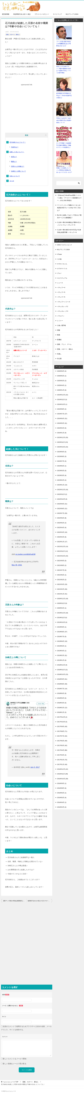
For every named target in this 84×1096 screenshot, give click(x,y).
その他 (59, 259)
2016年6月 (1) (61, 793)
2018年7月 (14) (62, 688)
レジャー (60, 320)
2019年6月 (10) (62, 641)
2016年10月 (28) (62, 778)
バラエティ (60, 316)
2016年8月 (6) (61, 788)
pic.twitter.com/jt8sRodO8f (25, 554)
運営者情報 (5, 14)
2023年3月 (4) (61, 475)
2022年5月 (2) (61, 523)
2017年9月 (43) (62, 726)
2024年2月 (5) (61, 428)
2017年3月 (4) (61, 755)
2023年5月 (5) (61, 470)
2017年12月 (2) (62, 717)
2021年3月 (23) (62, 584)
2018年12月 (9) (62, 665)
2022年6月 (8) (61, 518)
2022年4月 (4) (61, 527)
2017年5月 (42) (62, 745)
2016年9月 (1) (61, 783)
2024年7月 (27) (62, 414)
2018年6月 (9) (61, 693)
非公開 (59, 358)
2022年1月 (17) (62, 541)
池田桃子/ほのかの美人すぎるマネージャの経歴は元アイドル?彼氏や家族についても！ (40, 901)
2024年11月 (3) (62, 399)
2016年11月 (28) (62, 774)
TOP (10, 1082)
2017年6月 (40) (62, 741)
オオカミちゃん (62, 264)
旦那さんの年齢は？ (17, 166)
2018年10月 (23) (62, 674)
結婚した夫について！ (17, 152)
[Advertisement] (26, 104)
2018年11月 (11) (62, 669)
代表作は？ (14, 147)
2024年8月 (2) (61, 409)
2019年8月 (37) (62, 632)
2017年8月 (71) (62, 731)
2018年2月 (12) (62, 707)
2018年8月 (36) (62, 684)
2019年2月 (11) (62, 655)
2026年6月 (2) (61, 371)
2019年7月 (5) (61, 636)
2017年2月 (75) (62, 760)
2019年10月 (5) (62, 622)
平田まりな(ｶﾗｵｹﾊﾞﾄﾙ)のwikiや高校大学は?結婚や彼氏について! (63, 120)
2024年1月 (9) (61, 433)
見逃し (59, 354)
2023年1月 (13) (62, 485)
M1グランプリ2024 (72, 14)
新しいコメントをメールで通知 (14, 1059)
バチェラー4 (61, 287)
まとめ (12, 181)
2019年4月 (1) (61, 650)
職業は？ (14, 161)
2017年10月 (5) (62, 722)
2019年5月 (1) (61, 646)
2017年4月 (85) (62, 750)
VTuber (59, 254)
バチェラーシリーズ (63, 302)
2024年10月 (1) (62, 404)
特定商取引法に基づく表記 (22, 14)
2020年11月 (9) (62, 603)
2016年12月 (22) (62, 769)
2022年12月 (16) (62, 489)
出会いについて (15, 176)
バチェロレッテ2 (62, 306)
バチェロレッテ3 (62, 311)
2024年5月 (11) (62, 423)
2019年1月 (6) (61, 660)
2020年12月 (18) (62, 598)
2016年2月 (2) (61, 807)
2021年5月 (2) (61, 579)
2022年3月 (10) (62, 532)
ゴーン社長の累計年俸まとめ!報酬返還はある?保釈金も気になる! (63, 44)
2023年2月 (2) (61, 480)
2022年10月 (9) (62, 499)
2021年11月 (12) (62, 551)
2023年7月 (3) (61, 461)
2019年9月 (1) (61, 627)
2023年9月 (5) (61, 452)
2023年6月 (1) (61, 466)
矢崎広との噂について (18, 171)
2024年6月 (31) (62, 418)
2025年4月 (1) (61, 385)
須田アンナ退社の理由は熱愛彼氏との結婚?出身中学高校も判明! (15, 901)
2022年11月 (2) (62, 494)
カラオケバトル (62, 268)
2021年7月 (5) (61, 570)
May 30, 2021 (17, 565)
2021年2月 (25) (62, 589)
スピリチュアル (62, 278)
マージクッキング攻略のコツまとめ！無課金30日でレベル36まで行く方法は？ (69, 207)
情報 (58, 330)
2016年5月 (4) (61, 797)
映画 (58, 335)
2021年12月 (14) (62, 546)
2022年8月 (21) (62, 508)
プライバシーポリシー (42, 14)
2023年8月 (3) (61, 456)
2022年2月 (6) (61, 537)
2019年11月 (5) (62, 617)
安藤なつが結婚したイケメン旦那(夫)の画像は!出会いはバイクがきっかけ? (64, 170)
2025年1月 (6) (61, 390)
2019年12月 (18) (62, 613)
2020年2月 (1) (61, 608)
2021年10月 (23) (62, 556)
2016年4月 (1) (61, 802)
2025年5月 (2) (61, 380)
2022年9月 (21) (62, 504)
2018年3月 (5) (61, 703)
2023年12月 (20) (62, 437)
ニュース (60, 283)
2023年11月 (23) (62, 442)
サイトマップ (57, 14)
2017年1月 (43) (62, 764)
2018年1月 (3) (61, 712)
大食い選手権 (61, 325)
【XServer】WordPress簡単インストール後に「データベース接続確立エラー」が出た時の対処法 (69, 197)
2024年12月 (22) (62, 395)
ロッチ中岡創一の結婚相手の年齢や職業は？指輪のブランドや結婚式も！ (63, 145)
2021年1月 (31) (62, 594)
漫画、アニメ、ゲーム (64, 344)
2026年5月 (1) (61, 376)
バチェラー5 (61, 292)
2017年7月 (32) (62, 736)
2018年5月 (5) (61, 698)
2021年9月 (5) (61, 560)
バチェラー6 (61, 297)
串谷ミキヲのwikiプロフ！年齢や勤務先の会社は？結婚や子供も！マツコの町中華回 (63, 70)
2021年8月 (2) (61, 565)
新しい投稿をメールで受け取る (14, 1064)
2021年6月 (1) (61, 575)
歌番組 (59, 339)
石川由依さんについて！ (18, 142)
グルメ (59, 273)
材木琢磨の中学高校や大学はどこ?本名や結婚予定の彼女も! (64, 95)
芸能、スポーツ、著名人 (13, 34)
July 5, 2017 (35, 767)
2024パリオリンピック (64, 245)
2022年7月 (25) (62, 513)
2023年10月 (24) (62, 447)
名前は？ (14, 157)
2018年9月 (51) (62, 679)
